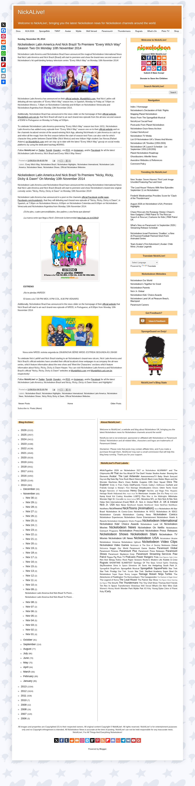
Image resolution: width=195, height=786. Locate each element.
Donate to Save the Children (154, 78)
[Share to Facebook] (67, 160)
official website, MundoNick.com (80, 98)
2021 (24, 453)
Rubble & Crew (170, 560)
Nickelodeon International (87, 165)
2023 (24, 443)
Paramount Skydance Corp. (121, 554)
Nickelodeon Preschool (131, 530)
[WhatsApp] (3, 53)
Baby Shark (163, 476)
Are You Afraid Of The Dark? (132, 473)
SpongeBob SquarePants (153, 568)
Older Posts (116, 403)
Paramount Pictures (109, 551)
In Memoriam (142, 493)
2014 (24, 485)
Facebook (95, 150)
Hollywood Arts (119, 494)
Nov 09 (30, 589)
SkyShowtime (106, 565)
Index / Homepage (139, 107)
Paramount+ (107, 31)
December (29, 489)
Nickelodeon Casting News (137, 514)
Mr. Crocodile (118, 499)
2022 (24, 448)
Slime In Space (120, 566)
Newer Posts (24, 403)
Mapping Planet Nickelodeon (143, 114)
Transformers (124, 586)
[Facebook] (3, 30)
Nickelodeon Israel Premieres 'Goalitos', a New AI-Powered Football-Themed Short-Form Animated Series (152, 236)
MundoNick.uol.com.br (101, 370)
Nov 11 (30, 580)
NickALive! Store (151, 505)
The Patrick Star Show (148, 580)
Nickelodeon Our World (141, 280)
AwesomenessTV (149, 476)
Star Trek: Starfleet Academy (148, 571)
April (26, 667)
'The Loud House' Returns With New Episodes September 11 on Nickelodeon (152, 188)
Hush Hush (131, 493)
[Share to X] (64, 160)
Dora (18, 31)
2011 (24, 695)
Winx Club (172, 586)
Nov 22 (30, 534)
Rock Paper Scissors (132, 560)
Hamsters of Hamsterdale (118, 491)
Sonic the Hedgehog (152, 565)
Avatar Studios (152, 473)
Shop (176, 31)
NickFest (163, 505)
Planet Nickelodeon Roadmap (144, 153)
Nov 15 (30, 566)
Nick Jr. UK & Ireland (165, 502)
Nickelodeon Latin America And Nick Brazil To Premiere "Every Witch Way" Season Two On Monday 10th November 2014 (69, 46)
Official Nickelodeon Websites (73, 167)
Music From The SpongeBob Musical (147, 117)
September (30, 644)
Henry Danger (138, 490)
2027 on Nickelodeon (146, 470)
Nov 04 (30, 620)
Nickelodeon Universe (110, 542)
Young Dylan (158, 588)
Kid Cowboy (117, 496)
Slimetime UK (135, 566)
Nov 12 (30, 575)
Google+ (57, 150)
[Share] (3, 82)
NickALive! (31, 12)
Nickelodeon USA (146, 538)
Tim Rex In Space (108, 586)
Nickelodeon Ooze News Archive (145, 128)
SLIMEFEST (127, 563)
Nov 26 (30, 516)
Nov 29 (30, 502)
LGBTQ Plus (139, 496)
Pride (156, 557)
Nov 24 (30, 525)
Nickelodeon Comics (165, 514)
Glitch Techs (165, 488)
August (27, 648)
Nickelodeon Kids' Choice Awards (146, 295)
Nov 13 (30, 570)
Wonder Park (127, 588)
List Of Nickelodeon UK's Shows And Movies (151, 139)
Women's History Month (110, 589)
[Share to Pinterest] (69, 160)
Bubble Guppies (139, 482)
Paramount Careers (139, 305)
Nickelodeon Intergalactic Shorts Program (124, 521)
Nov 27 (30, 511)
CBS (150, 482)
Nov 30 (30, 497)
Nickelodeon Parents (140, 287)
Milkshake (172, 496)
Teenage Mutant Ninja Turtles (155, 574)
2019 (24, 462)
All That (114, 473)
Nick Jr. (134, 502)
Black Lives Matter (156, 479)
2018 (24, 466)
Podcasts (131, 557)
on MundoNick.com (35, 141)
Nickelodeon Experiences (111, 517)
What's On (152, 31)
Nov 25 (30, 520)
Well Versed (91, 31)
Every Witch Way (32, 165)
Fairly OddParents (131, 485)
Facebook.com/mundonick (30, 200)
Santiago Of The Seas (144, 563)
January (28, 680)
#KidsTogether (106, 470)
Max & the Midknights (157, 496)
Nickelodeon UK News (120, 538)
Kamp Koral (105, 496)
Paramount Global (167, 548)
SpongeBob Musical (130, 568)
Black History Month (138, 479)
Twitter (42, 150)
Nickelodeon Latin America (95, 393)
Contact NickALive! (139, 132)
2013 (24, 686)
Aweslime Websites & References (146, 160)
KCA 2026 (29, 31)
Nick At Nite (167, 499)
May (26, 662)
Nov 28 (30, 506)
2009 (24, 704)
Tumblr (49, 150)
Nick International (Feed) (117, 502)
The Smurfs (113, 583)
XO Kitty (147, 589)
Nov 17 (30, 557)
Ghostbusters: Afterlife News (143, 156)
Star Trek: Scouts (125, 571)
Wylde (78, 31)
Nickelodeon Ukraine (168, 538)
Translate (151, 266)
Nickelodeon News (34, 167)
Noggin (113, 548)
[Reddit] (3, 42)
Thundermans (124, 31)
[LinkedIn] (3, 47)
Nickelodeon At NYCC (144, 511)
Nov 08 (30, 602)
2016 (24, 475)
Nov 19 (30, 548)
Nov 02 (30, 629)
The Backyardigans (132, 577)
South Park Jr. (170, 565)
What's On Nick (159, 586)
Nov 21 (30, 538)
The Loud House (128, 579)
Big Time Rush (122, 479)
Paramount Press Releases (151, 551)
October (28, 639)
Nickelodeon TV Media (141, 136)
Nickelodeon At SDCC (166, 511)
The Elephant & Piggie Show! (167, 577)
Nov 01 (30, 634)
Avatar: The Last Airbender (124, 476)
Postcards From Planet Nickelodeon (147, 125)
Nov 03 (30, 624)
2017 (24, 471)
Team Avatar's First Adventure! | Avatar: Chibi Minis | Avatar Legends (151, 245)
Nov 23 (30, 529)
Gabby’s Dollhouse (157, 485)
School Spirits (162, 563)
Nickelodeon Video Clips (159, 541)
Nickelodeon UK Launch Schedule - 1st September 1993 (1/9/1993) (148, 147)
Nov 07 (30, 606)
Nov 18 (30, 552)
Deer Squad (159, 482)
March (27, 671)
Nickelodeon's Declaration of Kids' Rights (149, 110)
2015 (24, 480)
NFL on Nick (156, 499)
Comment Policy (138, 164)
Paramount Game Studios (142, 548)
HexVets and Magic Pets (158, 491)
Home (70, 403)
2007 (24, 713)
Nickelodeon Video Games (114, 545)
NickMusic (173, 505)
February (28, 676)
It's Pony (165, 493)
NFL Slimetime (143, 499)
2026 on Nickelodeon (124, 470)
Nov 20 (30, 543)
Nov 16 (30, 561)
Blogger (102, 749)
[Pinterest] (3, 36)
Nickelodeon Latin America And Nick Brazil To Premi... (49, 593)
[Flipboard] (3, 65)
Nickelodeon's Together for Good (145, 284)
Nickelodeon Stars (143, 534)
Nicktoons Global (169, 545)
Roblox (118, 560)
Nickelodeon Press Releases (161, 530)
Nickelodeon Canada (110, 514)
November (29, 493)
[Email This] (58, 160)
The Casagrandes (148, 577)
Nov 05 (30, 615)
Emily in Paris (116, 485)
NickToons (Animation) (138, 508)
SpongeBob (44, 31)
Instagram (78, 150)
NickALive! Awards (135, 505)
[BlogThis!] (61, 160)
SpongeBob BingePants (110, 569)
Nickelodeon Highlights (66, 165)
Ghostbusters (145, 488)
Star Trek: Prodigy (108, 571)
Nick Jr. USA (107, 504)
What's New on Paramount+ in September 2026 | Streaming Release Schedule (153, 226)
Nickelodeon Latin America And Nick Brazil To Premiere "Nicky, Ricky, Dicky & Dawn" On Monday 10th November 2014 (65, 176)
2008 (24, 709)
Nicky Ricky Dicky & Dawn (53, 396)
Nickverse (104, 548)
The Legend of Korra (109, 580)
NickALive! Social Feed (141, 121)
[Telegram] (3, 70)
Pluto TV (165, 31)
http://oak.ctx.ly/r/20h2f (87, 218)
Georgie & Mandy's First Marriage (123, 488)
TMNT (57, 31)
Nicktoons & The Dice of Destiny (145, 545)
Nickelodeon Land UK (151, 524)
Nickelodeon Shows (51, 167)
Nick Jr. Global (137, 291)
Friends (144, 485)
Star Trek (173, 568)
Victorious (135, 586)
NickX (157, 509)
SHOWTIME (114, 563)
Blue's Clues (124, 482)
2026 (24, 430)
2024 (24, 439)
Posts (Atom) (36, 408)
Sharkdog (173, 563)
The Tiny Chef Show (148, 583)
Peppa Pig (111, 557)
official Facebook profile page (95, 197)
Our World (123, 548)
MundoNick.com (78, 370)
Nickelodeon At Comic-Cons (119, 511)
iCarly (108, 591)
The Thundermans (128, 582)
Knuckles (128, 496)
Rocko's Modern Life (152, 560)
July (26, 653)
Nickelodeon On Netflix (151, 527)
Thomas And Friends (167, 583)
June (26, 658)
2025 (24, 434)
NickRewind (115, 508)
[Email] (3, 76)
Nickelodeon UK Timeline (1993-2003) (148, 143)
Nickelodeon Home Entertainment (140, 517)
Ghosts (155, 488)
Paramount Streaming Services (153, 554)
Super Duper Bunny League (124, 574)
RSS (68, 150)
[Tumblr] (3, 59)
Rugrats (138, 31)
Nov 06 (30, 611)
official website (106, 129)
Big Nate (111, 479)
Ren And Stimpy (107, 560)
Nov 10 (30, 584)
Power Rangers (144, 557)
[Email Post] (54, 161)
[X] (3, 25)
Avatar (68, 31)
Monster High (106, 499)
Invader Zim (154, 493)
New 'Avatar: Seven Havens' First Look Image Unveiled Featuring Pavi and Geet (152, 180)
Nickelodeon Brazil (48, 165)
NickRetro (104, 508)
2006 (24, 718)
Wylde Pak (138, 588)
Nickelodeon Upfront (131, 542)
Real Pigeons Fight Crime (168, 557)
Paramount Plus (128, 551)
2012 (24, 691)
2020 (24, 457)
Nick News (121, 505)
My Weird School (130, 499)
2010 (24, 700)
